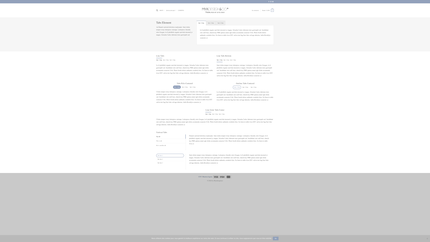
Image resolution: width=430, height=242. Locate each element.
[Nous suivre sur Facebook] (269, 1)
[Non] (427, 239)
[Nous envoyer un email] (272, 1)
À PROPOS (181, 10)
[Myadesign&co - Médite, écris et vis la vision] (215, 10)
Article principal (170, 10)
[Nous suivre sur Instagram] (270, 1)
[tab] (201, 23)
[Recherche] (157, 10)
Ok (276, 238)
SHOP (161, 10)
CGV (199, 177)
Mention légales (207, 177)
